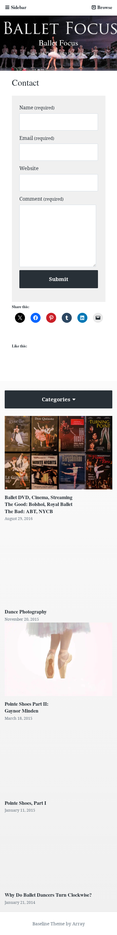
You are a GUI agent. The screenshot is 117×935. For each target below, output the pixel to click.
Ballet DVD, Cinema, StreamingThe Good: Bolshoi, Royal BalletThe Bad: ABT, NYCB (38, 504)
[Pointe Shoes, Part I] (58, 758)
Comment (41, 198)
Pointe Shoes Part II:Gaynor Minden (26, 707)
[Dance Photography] (58, 563)
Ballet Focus (58, 42)
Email (36, 138)
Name (37, 107)
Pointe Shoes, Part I (25, 802)
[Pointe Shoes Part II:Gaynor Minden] (58, 659)
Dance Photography (26, 611)
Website (29, 168)
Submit (58, 279)
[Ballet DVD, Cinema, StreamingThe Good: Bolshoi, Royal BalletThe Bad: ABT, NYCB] (58, 452)
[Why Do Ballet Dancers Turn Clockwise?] (58, 850)
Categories (56, 399)
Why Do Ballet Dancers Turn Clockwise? (48, 894)
